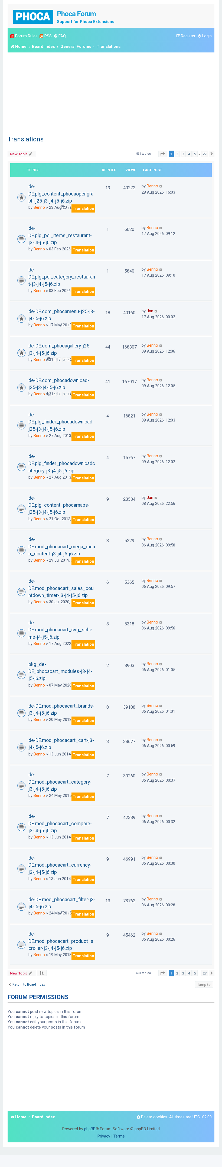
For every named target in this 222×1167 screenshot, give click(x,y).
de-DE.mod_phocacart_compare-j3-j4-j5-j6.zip (60, 823)
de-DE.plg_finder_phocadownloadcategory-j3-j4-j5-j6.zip (61, 463)
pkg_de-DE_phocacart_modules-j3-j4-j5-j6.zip (60, 671)
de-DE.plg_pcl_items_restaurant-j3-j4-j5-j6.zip (60, 235)
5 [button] (195, 153)
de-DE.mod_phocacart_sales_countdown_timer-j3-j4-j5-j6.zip (61, 588)
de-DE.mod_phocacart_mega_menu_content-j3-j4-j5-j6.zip (61, 546)
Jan (150, 311)
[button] (162, 154)
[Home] (33, 16)
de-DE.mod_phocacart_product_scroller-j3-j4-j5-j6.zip (60, 941)
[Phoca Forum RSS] (41, 36)
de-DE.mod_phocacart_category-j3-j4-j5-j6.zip (60, 782)
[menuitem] (60, 36)
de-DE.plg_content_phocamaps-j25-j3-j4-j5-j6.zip (59, 505)
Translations (26, 139)
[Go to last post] (161, 186)
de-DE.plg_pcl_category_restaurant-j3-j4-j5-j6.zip (61, 277)
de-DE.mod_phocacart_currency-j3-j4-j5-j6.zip (60, 865)
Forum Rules (26, 36)
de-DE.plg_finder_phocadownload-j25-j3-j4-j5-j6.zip (61, 422)
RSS (48, 36)
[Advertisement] (111, 93)
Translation (83, 208)
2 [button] (177, 153)
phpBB (90, 1128)
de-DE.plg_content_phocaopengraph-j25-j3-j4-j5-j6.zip (60, 194)
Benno (39, 207)
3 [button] (183, 153)
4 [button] (189, 153)
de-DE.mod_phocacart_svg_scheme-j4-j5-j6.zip (60, 630)
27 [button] (205, 153)
